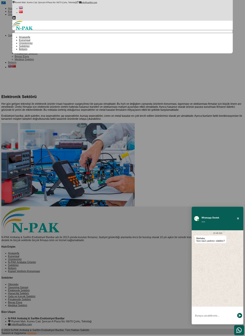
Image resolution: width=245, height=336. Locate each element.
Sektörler (24, 46)
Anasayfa (24, 37)
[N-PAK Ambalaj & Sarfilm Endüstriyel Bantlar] (22, 29)
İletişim (23, 49)
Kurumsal (24, 40)
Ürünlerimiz (26, 43)
